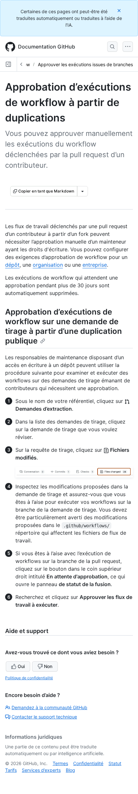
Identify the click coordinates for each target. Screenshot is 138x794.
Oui (21, 666)
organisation (48, 265)
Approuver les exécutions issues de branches (85, 64)
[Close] (120, 10)
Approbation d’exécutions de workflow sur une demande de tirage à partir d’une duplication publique (63, 326)
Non (48, 666)
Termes (60, 763)
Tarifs (11, 770)
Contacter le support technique (44, 716)
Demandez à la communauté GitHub (49, 707)
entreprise (94, 265)
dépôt (12, 265)
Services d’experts (41, 770)
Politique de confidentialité (29, 677)
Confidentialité (88, 763)
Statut (114, 763)
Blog (70, 770)
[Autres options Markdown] (82, 191)
